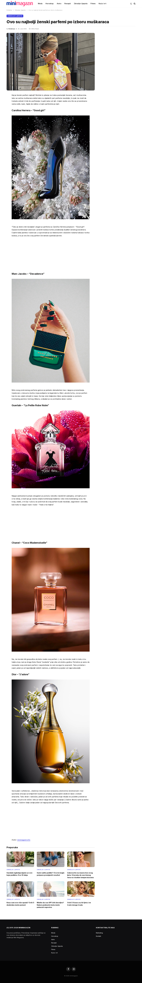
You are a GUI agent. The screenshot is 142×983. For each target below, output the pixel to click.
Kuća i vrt (102, 4)
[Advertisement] (51, 254)
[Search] (134, 3)
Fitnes (93, 4)
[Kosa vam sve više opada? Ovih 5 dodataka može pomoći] (20, 889)
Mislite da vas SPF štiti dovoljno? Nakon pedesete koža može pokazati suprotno (50, 905)
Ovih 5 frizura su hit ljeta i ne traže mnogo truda (79, 904)
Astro (59, 4)
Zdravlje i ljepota (81, 4)
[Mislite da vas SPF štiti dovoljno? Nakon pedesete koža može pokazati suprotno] (50, 889)
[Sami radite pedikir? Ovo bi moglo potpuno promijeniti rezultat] (50, 859)
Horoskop (50, 4)
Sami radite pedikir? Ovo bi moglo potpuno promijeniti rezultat (50, 874)
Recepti (67, 4)
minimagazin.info (23, 840)
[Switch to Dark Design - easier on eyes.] (131, 3)
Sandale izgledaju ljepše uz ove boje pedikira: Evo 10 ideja (19, 874)
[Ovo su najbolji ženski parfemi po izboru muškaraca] (51, 61)
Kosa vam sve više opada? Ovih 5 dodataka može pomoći (20, 904)
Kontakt (98, 936)
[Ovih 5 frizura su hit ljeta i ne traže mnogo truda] (81, 889)
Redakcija (12, 29)
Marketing (99, 933)
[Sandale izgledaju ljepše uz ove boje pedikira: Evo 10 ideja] (20, 859)
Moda (40, 4)
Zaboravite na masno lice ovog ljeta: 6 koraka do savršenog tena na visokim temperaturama (80, 875)
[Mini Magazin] (20, 3)
